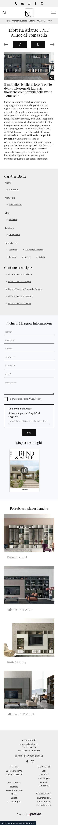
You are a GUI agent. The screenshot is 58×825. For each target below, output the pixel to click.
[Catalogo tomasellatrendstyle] (24, 470)
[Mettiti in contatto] (23, 3)
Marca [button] (8, 182)
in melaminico (15, 204)
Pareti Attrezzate (14, 790)
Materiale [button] (10, 197)
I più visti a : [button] (11, 242)
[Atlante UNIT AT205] (6, 44)
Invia (29, 432)
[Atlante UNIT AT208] (51, 44)
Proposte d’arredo (19, 21)
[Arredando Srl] (29, 12)
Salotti (14, 797)
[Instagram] (42, 3)
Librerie (32, 21)
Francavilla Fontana (34, 249)
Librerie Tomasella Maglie (19, 281)
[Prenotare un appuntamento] (29, 3)
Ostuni (42, 257)
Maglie (27, 257)
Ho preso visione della (25, 398)
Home (8, 21)
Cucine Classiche (14, 774)
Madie (14, 794)
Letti (44, 770)
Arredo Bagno (14, 801)
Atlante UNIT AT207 (44, 21)
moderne (13, 219)
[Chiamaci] (16, 3)
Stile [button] (7, 212)
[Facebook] (35, 3)
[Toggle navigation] (53, 12)
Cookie (12, 823)
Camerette (44, 785)
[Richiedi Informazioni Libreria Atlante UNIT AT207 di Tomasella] (20, 44)
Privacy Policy (35, 398)
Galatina (12, 257)
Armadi (44, 782)
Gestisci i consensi (27, 823)
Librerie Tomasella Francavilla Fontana (25, 289)
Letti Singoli (44, 778)
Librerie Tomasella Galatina (20, 274)
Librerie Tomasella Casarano (20, 296)
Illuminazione (44, 797)
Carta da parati (43, 805)
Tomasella (13, 189)
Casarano (13, 249)
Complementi (44, 801)
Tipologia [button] (9, 227)
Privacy (4, 823)
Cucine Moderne (14, 770)
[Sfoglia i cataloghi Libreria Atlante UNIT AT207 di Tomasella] (38, 44)
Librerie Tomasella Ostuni (19, 303)
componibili (14, 234)
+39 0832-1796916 (31, 750)
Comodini (44, 774)
